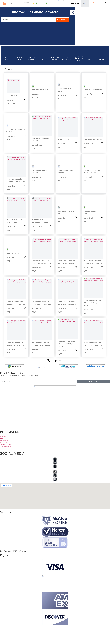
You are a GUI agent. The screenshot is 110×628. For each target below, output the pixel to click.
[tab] (7, 55)
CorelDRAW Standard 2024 (93, 139)
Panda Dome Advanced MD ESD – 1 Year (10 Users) (92, 302)
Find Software (62, 19)
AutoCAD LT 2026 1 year (93, 90)
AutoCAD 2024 (11, 95)
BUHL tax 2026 (63, 139)
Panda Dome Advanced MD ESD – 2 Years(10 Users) (66, 343)
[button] (4, 3)
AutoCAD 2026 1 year (40, 90)
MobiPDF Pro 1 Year (13, 253)
